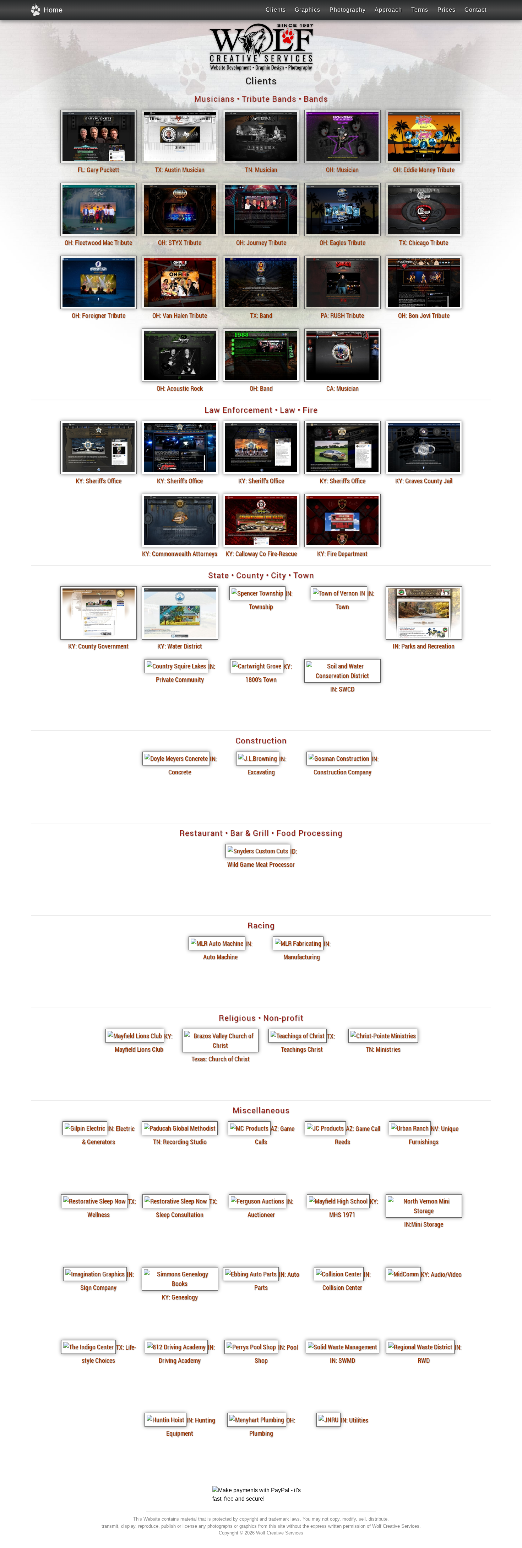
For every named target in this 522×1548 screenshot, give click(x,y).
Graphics (307, 10)
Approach (388, 10)
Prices (446, 10)
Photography (348, 10)
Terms (419, 10)
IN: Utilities (354, 1420)
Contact (475, 10)
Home (53, 10)
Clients (276, 10)
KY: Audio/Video (441, 1274)
